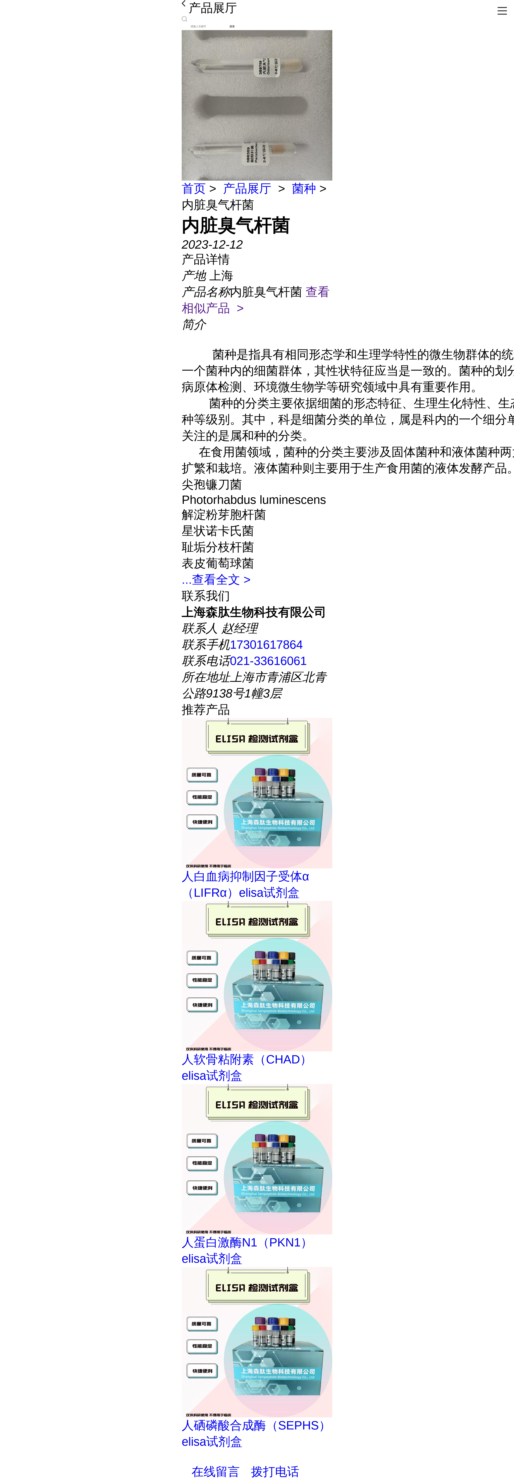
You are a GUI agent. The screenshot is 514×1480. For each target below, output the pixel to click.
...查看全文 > (216, 579)
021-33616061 (268, 661)
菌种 (304, 188)
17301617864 (266, 644)
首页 (194, 188)
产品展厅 (247, 188)
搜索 (232, 26)
